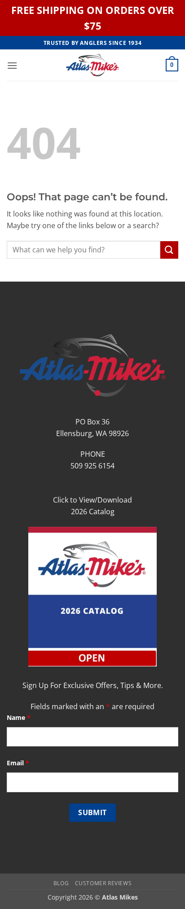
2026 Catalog (93, 511)
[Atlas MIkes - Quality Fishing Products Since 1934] (92, 65)
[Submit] (169, 250)
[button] (12, 65)
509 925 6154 (92, 466)
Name (19, 717)
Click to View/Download (92, 500)
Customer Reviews (103, 883)
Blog (61, 883)
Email (18, 763)
